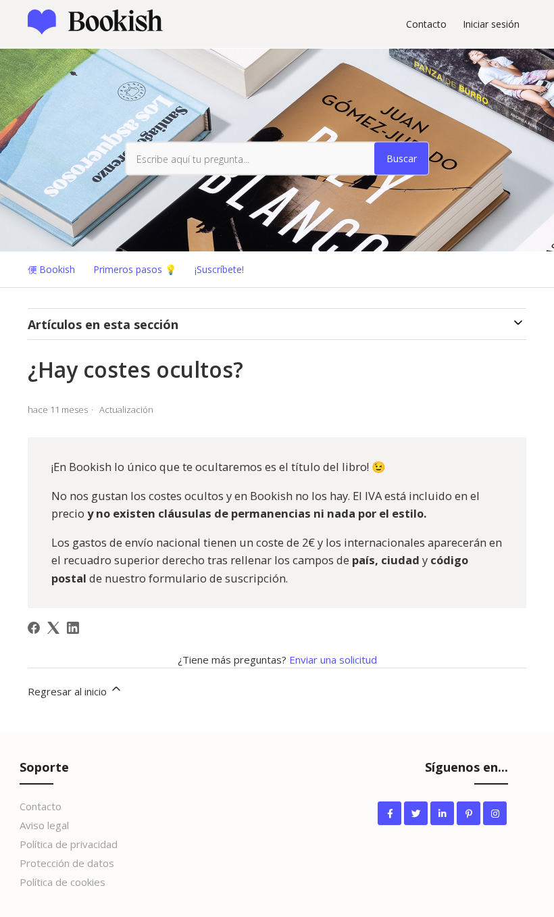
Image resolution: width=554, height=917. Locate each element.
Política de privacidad (69, 844)
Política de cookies (62, 882)
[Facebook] (34, 628)
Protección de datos (67, 863)
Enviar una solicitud (333, 659)
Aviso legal (44, 825)
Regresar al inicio (68, 691)
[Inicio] (95, 30)
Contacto (426, 24)
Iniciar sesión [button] (491, 24)
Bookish (57, 269)
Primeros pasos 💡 (134, 269)
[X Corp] (53, 628)
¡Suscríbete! (219, 269)
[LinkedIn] (73, 628)
